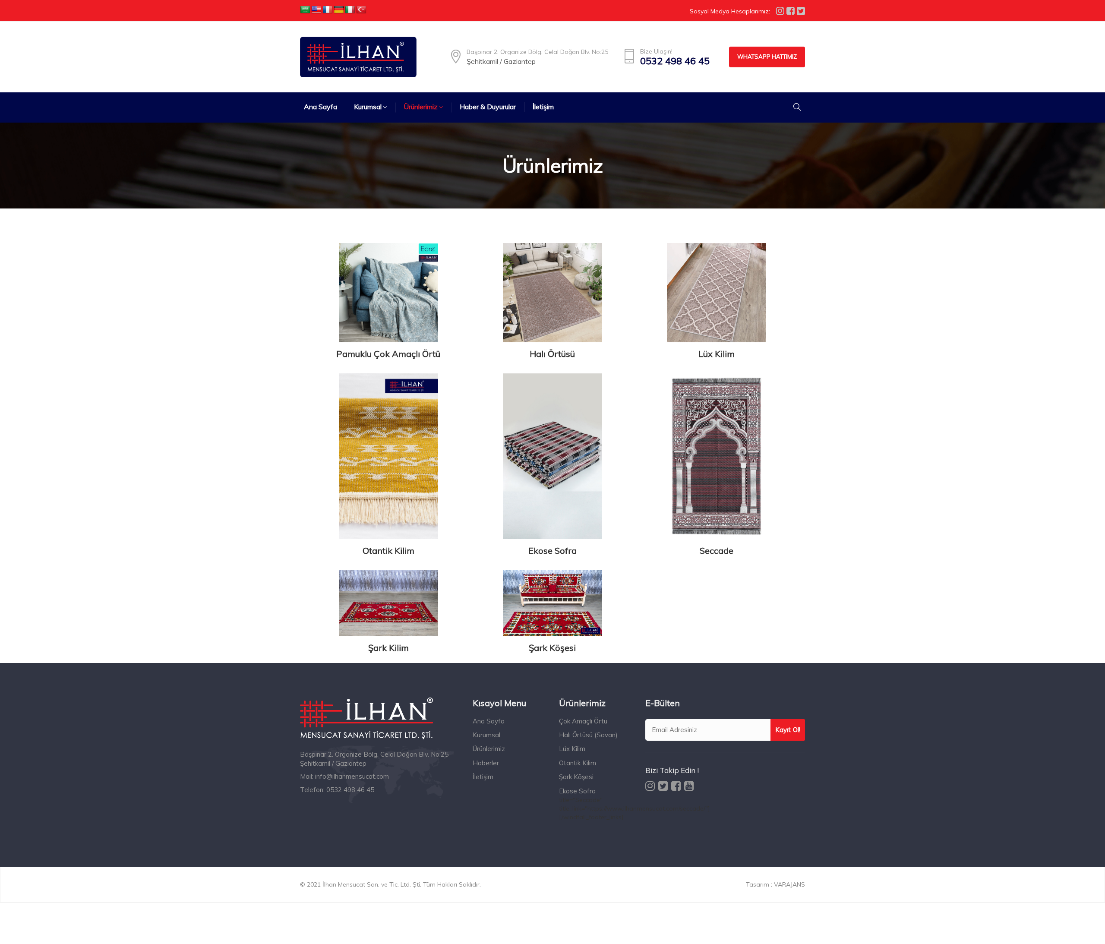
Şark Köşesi (552, 647)
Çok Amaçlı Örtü (583, 721)
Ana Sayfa (489, 721)
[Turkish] (361, 10)
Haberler (486, 763)
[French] (327, 10)
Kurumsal (486, 735)
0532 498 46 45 (675, 61)
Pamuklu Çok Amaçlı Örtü (388, 353)
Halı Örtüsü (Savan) (588, 735)
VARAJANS (789, 884)
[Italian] (350, 10)
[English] (316, 10)
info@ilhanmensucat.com (352, 776)
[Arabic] (305, 10)
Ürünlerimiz (489, 749)
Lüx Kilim (716, 353)
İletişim (483, 777)
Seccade (716, 550)
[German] (339, 10)
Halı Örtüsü (552, 353)
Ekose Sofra (552, 550)
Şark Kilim (388, 647)
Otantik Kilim (388, 550)
